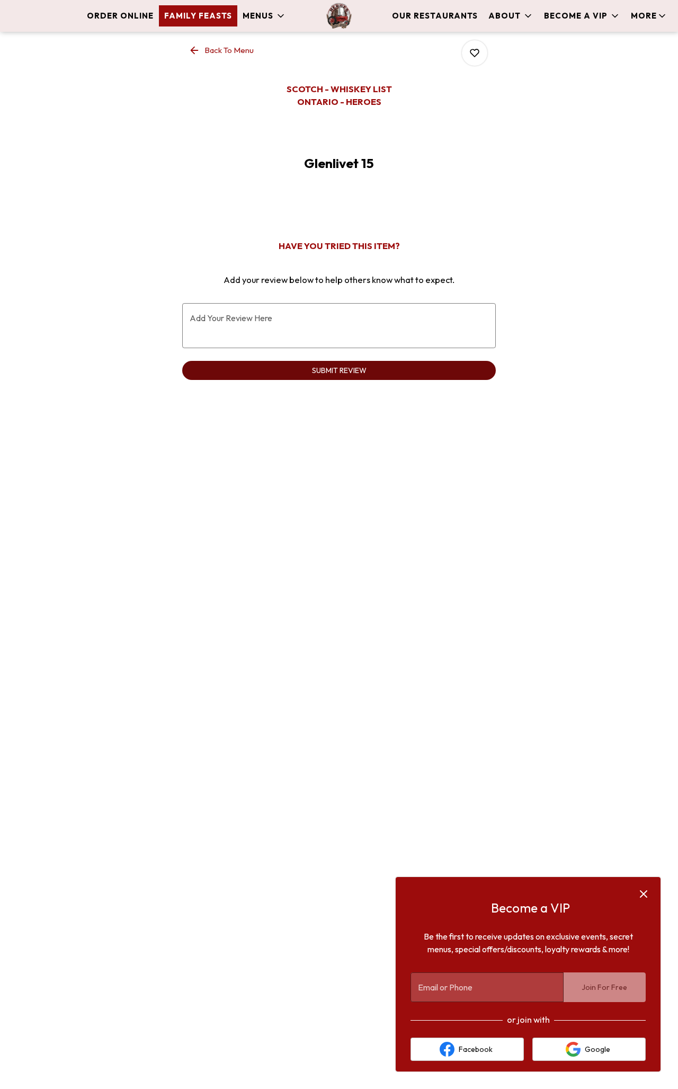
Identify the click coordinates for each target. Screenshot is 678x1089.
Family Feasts (198, 16)
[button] (264, 15)
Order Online (120, 16)
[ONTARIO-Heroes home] (339, 16)
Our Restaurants (435, 16)
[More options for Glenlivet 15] (474, 53)
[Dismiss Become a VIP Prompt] (643, 894)
